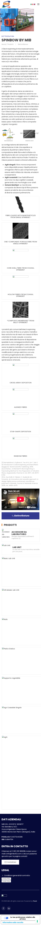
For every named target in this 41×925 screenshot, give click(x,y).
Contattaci (11, 862)
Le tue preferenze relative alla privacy (22, 918)
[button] (38, 4)
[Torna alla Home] (6, 4)
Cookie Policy (6, 881)
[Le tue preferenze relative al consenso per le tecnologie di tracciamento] (37, 921)
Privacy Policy (6, 878)
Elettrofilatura (8, 36)
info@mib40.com (14, 854)
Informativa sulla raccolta (13, 922)
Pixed (35, 901)
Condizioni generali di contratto (17, 875)
